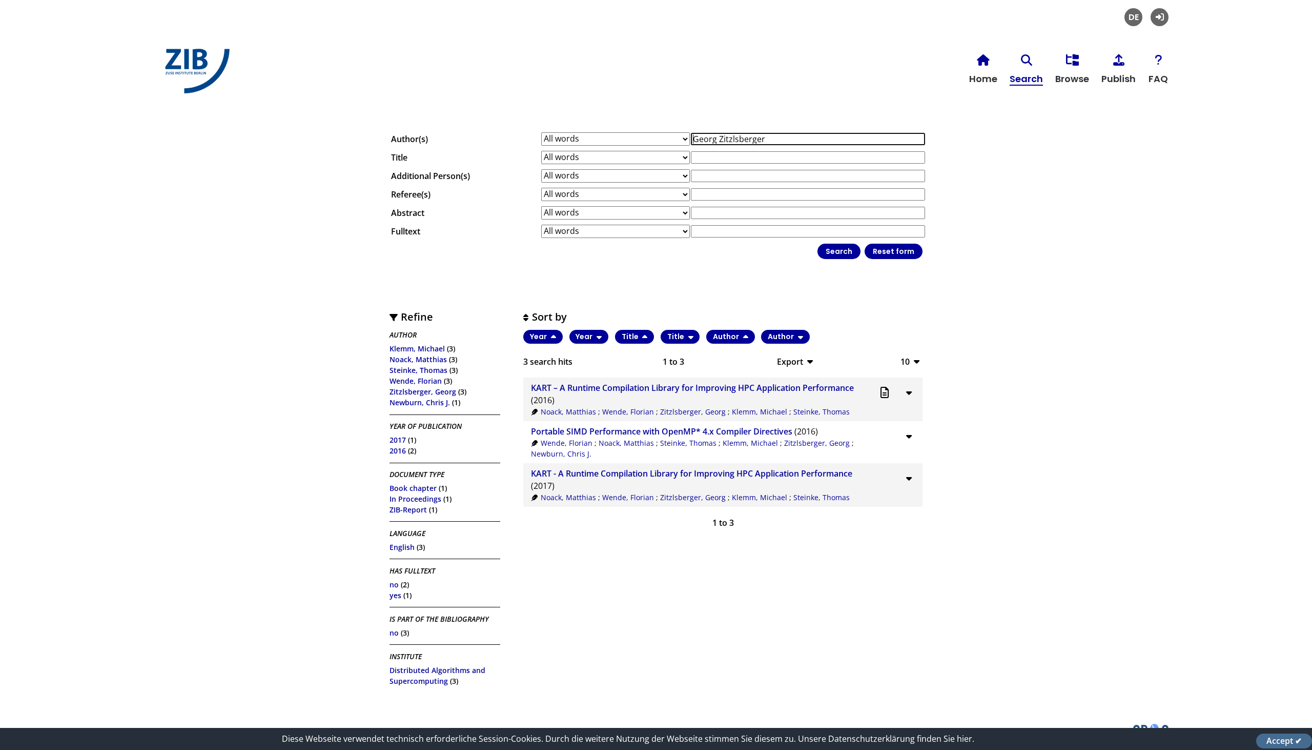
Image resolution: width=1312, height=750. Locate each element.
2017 (397, 440)
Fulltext (405, 231)
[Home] (195, 75)
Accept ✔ (1284, 740)
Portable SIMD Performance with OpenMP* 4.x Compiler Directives (661, 431)
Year (539, 336)
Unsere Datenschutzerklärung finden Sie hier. (886, 738)
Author (727, 336)
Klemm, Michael (417, 348)
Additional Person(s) (430, 176)
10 (905, 361)
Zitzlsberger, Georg (422, 392)
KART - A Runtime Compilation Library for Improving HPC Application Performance (691, 473)
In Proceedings (415, 499)
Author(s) (409, 139)
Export (790, 361)
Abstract (407, 213)
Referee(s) (410, 194)
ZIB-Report (408, 510)
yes (395, 595)
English (402, 547)
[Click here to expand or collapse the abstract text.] (909, 392)
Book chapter (413, 488)
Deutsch (1133, 17)
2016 (397, 451)
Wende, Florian (415, 381)
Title (399, 157)
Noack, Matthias (418, 359)
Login (1159, 17)
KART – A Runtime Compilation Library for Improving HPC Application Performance (692, 387)
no (394, 584)
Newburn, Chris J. (419, 402)
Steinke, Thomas (418, 370)
